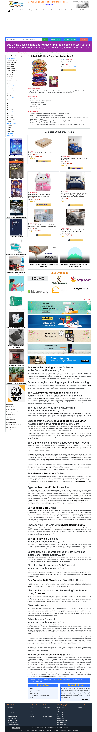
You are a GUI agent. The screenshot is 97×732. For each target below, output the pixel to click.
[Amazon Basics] (80, 288)
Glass (31, 692)
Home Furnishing (11, 409)
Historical (32, 714)
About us (48, 730)
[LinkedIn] (19, 727)
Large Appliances (11, 427)
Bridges (31, 711)
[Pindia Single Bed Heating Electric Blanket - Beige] (43, 142)
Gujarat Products (12, 712)
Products (61, 10)
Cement (14, 10)
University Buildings (47, 716)
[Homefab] (59, 289)
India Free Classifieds (62, 722)
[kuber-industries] (59, 280)
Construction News (12, 711)
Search (45, 39)
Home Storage (10, 417)
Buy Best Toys (60, 718)
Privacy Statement (73, 730)
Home (20, 730)
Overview (26, 730)
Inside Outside (34, 693)
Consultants (10, 707)
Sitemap (63, 730)
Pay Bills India (60, 711)
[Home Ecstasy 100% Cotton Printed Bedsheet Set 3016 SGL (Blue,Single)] (75, 145)
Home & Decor (10, 414)
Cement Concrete (35, 690)
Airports (31, 707)
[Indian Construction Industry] (16, 4)
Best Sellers (9, 404)
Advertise (34, 730)
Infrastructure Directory (13, 724)
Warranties (9, 430)
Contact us (56, 730)
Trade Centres (46, 714)
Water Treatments (53, 10)
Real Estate (83, 10)
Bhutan (80, 709)
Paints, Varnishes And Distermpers (39, 695)
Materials (39, 10)
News (13, 13)
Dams (31, 712)
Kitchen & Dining (11, 422)
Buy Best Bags (60, 716)
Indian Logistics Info (62, 720)
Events (73, 10)
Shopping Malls (46, 707)
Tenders (67, 10)
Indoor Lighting (10, 419)
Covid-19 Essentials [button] (70, 39)
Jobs (77, 10)
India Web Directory (62, 724)
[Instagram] (17, 727)
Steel (19, 10)
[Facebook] (13, 727)
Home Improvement (12, 412)
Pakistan (80, 707)
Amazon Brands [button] (55, 39)
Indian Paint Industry (12, 718)
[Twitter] (15, 727)
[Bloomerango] (38, 291)
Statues (44, 711)
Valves (44, 10)
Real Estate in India (12, 722)
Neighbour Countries (13, 720)
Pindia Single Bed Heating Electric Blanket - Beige (40, 152)
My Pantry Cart (60, 712)
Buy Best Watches (61, 714)
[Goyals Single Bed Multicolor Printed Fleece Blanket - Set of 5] (43, 72)
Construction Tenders (13, 714)
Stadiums (45, 709)
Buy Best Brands (61, 707)
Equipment (32, 10)
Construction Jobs (12, 709)
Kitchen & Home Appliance (14, 424)
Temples (45, 712)
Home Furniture (10, 406)
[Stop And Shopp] (80, 279)
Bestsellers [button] (84, 39)
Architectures (33, 709)
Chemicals (25, 10)
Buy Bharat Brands (61, 709)
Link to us (41, 730)
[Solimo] (38, 278)
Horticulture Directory (13, 716)
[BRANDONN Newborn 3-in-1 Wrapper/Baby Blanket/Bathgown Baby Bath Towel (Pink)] (43, 181)
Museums (32, 716)
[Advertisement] (48, 26)
